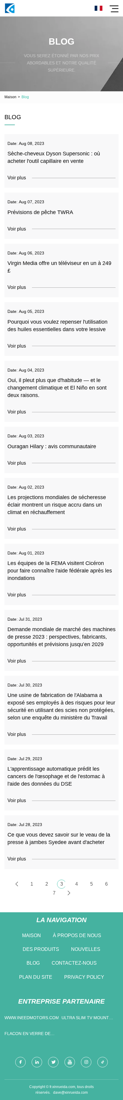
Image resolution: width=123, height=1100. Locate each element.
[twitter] (53, 1062)
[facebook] (20, 1062)
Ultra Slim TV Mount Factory (85, 1019)
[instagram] (86, 1062)
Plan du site (35, 977)
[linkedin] (37, 1062)
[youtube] (69, 1062)
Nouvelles (85, 949)
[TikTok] (102, 1062)
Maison (10, 97)
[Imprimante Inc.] (9, 8)
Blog (33, 963)
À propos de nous (77, 935)
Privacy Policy (84, 977)
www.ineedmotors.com (31, 1017)
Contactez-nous (74, 963)
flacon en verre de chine (27, 1035)
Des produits (41, 949)
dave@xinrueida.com (70, 1092)
